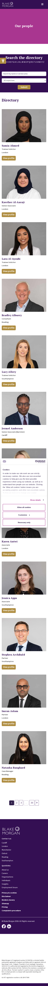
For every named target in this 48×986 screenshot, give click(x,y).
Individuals (6, 880)
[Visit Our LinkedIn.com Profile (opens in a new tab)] (9, 926)
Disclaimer (6, 896)
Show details (35, 500)
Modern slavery (8, 900)
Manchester (6, 850)
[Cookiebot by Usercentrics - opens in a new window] (35, 461)
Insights (5, 884)
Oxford (4, 853)
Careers (5, 873)
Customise (22, 515)
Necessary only (24, 522)
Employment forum (10, 887)
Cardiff (4, 843)
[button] (3, 61)
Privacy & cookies (9, 893)
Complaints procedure (11, 910)
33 (32, 802)
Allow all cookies (24, 507)
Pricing (5, 907)
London (5, 846)
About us (5, 870)
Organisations (7, 877)
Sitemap (5, 903)
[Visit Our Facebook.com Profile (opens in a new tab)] (4, 926)
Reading (5, 857)
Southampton (7, 860)
